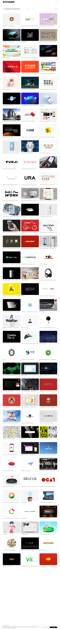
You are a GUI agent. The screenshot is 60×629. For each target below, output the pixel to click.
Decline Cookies (45, 627)
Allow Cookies (53, 627)
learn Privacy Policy (13, 627)
